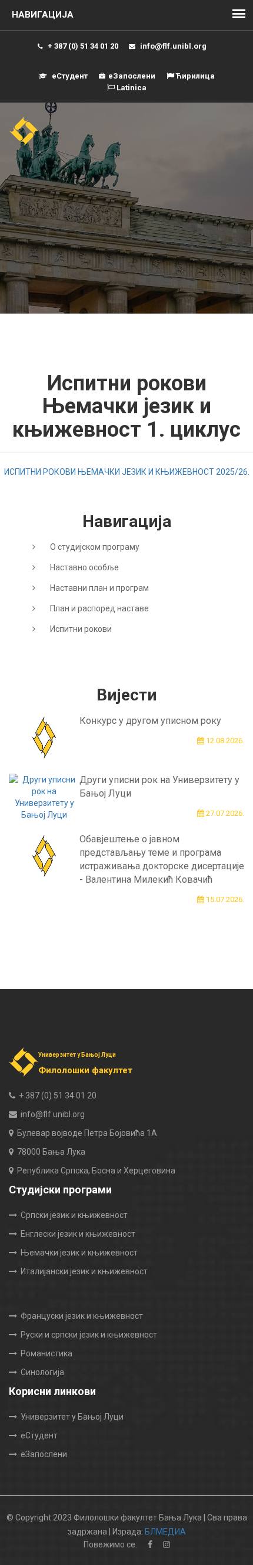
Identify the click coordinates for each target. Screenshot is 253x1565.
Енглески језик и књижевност (78, 1234)
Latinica (131, 87)
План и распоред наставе (99, 608)
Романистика (46, 1353)
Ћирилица (194, 76)
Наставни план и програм (99, 588)
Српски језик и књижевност (74, 1215)
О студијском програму (94, 547)
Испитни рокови (81, 629)
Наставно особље (84, 567)
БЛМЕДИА (165, 1531)
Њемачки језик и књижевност (79, 1252)
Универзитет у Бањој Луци (72, 1416)
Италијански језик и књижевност (84, 1271)
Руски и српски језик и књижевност (89, 1334)
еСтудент (69, 76)
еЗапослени (131, 76)
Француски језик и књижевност (82, 1316)
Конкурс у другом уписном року (150, 720)
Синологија (42, 1372)
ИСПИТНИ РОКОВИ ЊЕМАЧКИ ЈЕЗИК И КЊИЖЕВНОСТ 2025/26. (126, 472)
